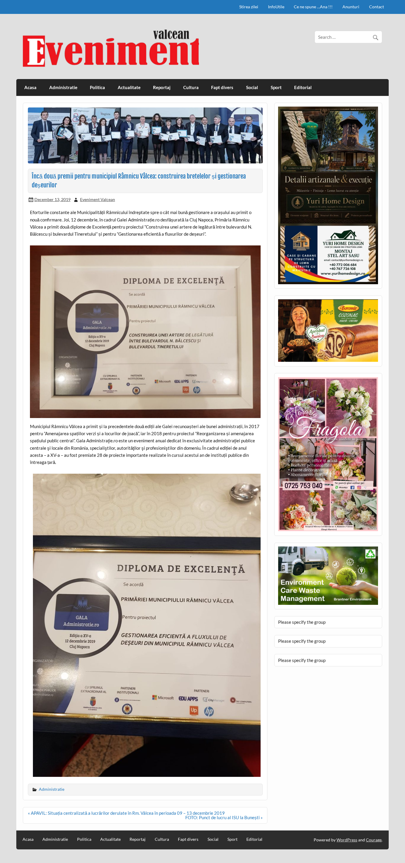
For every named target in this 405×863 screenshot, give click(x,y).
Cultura (191, 87)
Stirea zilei (248, 6)
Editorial (303, 87)
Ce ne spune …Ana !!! (313, 6)
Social (252, 87)
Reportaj (161, 87)
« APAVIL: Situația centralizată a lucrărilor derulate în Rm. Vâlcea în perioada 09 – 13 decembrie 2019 (126, 813)
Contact (376, 6)
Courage (374, 839)
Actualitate (129, 87)
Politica (97, 87)
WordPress (347, 839)
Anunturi (350, 6)
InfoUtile (276, 6)
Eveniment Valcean (97, 199)
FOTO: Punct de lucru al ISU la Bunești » (224, 817)
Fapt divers (222, 87)
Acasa (30, 87)
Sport (276, 87)
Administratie (63, 87)
